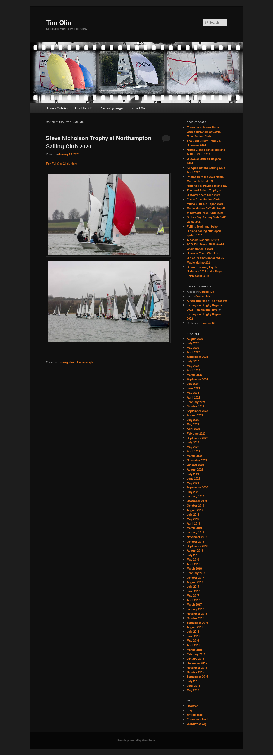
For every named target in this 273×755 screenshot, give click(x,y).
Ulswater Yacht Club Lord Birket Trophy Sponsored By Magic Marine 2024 (205, 257)
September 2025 (197, 357)
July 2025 (193, 361)
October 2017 (195, 577)
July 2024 (193, 384)
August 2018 (195, 550)
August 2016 (195, 627)
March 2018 (194, 568)
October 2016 (195, 618)
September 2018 (197, 546)
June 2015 (193, 686)
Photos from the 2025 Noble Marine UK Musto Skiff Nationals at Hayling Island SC (207, 181)
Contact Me (138, 108)
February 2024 (196, 402)
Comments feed (197, 719)
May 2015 (193, 690)
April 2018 (193, 564)
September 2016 (197, 622)
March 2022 (194, 456)
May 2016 (193, 640)
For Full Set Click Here (61, 163)
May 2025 (193, 366)
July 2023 (193, 420)
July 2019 (193, 514)
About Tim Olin (84, 108)
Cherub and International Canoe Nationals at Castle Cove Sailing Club (204, 131)
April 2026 (193, 352)
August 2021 (195, 469)
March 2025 (194, 375)
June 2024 (193, 388)
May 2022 (193, 447)
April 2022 (193, 451)
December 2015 (197, 663)
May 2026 (193, 348)
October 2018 (195, 541)
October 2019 (195, 505)
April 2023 (193, 429)
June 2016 (193, 636)
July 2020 (193, 492)
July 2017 (193, 586)
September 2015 (197, 676)
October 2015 (195, 672)
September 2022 (197, 438)
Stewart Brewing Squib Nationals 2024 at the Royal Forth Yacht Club (204, 271)
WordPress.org (197, 724)
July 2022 (193, 442)
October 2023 (195, 406)
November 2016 (197, 614)
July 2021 (193, 474)
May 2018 (193, 559)
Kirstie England (197, 301)
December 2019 (197, 501)
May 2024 (193, 393)
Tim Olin (58, 22)
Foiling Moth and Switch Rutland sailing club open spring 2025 (204, 230)
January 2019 (195, 532)
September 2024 (197, 379)
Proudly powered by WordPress (136, 740)
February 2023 (196, 433)
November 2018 (197, 537)
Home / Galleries (57, 108)
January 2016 (195, 658)
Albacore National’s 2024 (203, 240)
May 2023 (193, 424)
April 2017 (193, 600)
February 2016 (196, 654)
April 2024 (193, 397)
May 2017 (193, 595)
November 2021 (197, 460)
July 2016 (193, 631)
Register (192, 706)
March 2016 (194, 650)
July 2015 (193, 681)
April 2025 (193, 370)
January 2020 (195, 496)
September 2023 (197, 411)
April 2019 (193, 523)
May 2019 (193, 519)
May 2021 (193, 483)
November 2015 (197, 667)
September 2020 (197, 487)
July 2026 (193, 343)
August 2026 (195, 339)
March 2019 (194, 528)
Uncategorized (66, 362)
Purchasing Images (112, 108)
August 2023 (195, 415)
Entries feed (195, 715)
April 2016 (193, 645)
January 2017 (195, 609)
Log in (191, 710)
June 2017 (193, 591)
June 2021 (193, 478)
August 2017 (195, 582)
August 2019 (195, 510)
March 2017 (194, 604)
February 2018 (196, 573)
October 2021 (195, 465)
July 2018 (193, 555)
